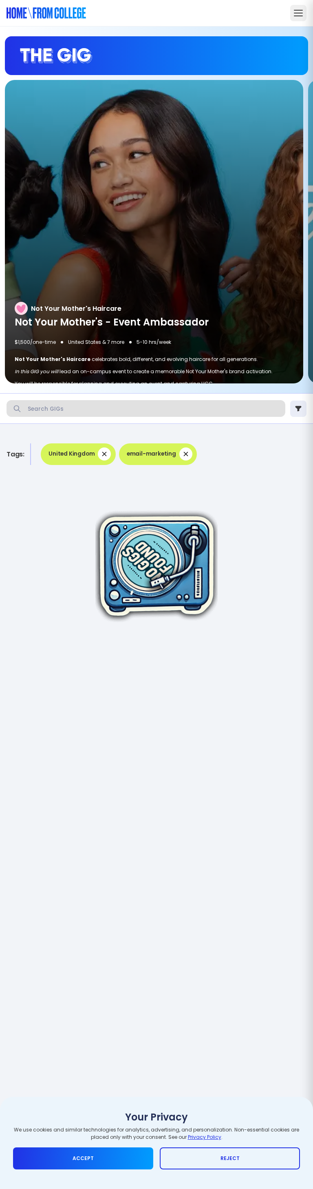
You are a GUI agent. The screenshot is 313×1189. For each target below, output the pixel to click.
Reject (230, 1158)
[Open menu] (298, 13)
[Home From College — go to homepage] (46, 13)
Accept (83, 1158)
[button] (78, 454)
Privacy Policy (204, 1137)
